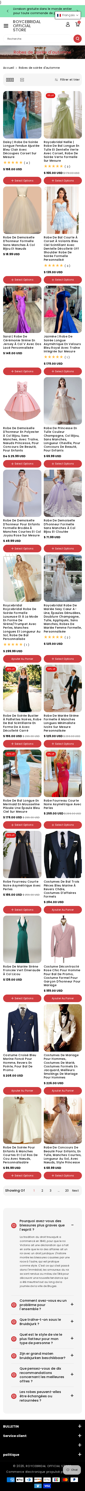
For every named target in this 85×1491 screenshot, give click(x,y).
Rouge (9, 272)
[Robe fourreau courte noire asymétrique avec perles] (63, 773)
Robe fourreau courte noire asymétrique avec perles (62, 804)
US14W (19, 985)
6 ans (72, 1182)
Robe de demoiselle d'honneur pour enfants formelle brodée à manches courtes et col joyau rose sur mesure (22, 528)
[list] (22, 79)
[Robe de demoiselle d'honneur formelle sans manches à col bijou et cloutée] (63, 493)
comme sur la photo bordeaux (59, 664)
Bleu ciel (30, 363)
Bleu (29, 272)
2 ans (49, 1182)
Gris (19, 272)
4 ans (60, 1182)
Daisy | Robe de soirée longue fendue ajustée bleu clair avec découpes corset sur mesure (21, 149)
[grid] (9, 79)
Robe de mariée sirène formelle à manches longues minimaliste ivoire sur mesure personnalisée (61, 723)
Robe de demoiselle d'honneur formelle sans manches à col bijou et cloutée (60, 526)
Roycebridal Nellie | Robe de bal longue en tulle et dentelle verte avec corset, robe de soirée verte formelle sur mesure (61, 151)
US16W (31, 985)
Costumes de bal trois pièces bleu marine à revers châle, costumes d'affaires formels (61, 889)
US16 (8, 985)
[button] (6, 26)
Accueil (8, 68)
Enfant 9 (24, 1182)
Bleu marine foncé (17, 267)
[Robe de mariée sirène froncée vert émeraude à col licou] (22, 939)
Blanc (49, 739)
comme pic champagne (62, 652)
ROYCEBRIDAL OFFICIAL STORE (48, 1466)
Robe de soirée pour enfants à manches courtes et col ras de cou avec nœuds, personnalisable (20, 1155)
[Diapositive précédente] (7, 11)
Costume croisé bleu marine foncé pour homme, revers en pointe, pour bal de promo (19, 1062)
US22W (34, 990)
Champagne (13, 262)
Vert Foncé (12, 905)
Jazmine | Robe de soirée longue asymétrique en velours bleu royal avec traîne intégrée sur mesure (62, 344)
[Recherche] (77, 39)
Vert (18, 363)
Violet (29, 262)
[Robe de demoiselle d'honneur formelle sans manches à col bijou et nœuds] (22, 210)
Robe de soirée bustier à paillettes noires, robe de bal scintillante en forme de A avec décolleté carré (22, 723)
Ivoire (49, 648)
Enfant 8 (10, 1182)
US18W (9, 990)
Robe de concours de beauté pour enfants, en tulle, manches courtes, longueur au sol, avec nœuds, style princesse (62, 1155)
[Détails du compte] (67, 24)
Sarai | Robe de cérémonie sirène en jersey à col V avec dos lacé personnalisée (22, 342)
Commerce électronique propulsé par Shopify (42, 1472)
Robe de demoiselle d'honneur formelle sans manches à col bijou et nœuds (19, 243)
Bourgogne (53, 540)
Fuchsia (59, 820)
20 (67, 1191)
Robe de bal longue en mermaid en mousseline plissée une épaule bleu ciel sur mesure (21, 806)
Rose (76, 540)
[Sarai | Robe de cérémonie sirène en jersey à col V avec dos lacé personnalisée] (22, 309)
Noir (7, 739)
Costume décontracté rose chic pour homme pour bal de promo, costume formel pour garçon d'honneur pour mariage (62, 976)
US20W (22, 990)
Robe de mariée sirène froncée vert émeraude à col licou (21, 970)
